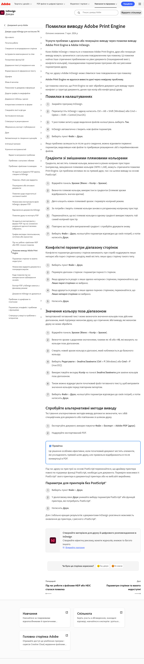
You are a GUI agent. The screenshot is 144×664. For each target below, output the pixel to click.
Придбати (127, 4)
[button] (140, 4)
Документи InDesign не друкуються (26, 294)
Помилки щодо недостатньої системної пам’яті (24, 195)
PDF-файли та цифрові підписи (50, 4)
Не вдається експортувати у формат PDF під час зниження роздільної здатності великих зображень (25, 225)
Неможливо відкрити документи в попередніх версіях (26, 268)
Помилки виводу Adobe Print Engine (24, 251)
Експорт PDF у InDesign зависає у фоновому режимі (25, 286)
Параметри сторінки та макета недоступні (24, 260)
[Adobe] (6, 4)
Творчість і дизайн (22, 4)
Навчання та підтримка (105, 4)
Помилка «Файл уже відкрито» (25, 180)
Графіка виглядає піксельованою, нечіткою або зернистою (26, 235)
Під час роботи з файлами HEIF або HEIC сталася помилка (25, 243)
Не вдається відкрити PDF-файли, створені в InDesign (26, 173)
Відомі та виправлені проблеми (22, 155)
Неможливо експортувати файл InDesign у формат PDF (25, 203)
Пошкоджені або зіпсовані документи (23, 186)
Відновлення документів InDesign (26, 210)
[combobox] (96, 12)
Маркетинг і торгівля (78, 4)
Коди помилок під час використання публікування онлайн (24, 277)
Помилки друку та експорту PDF (25, 215)
